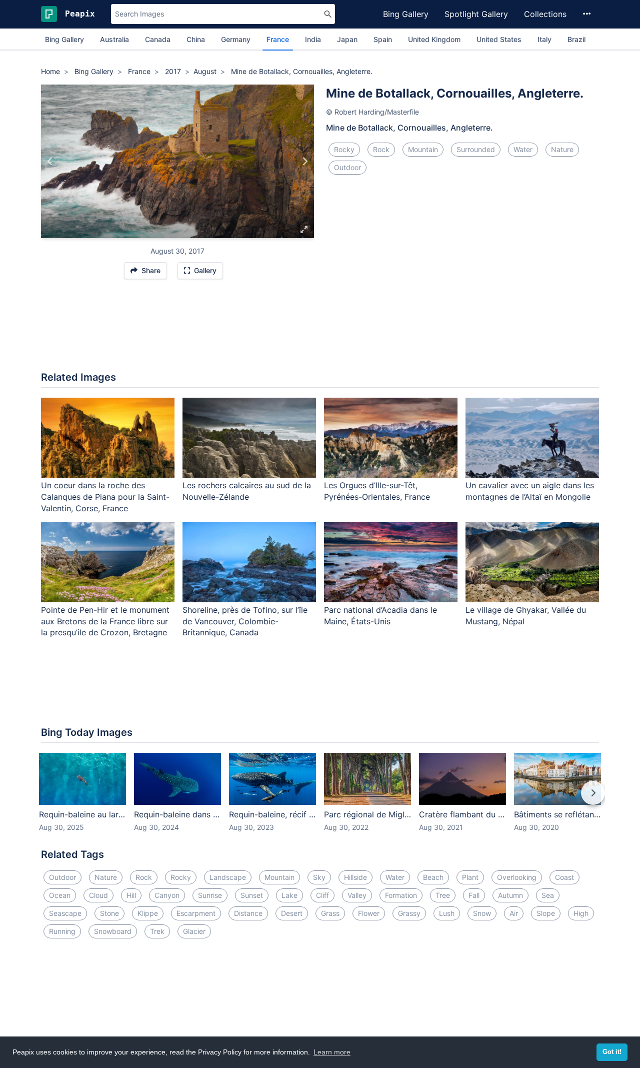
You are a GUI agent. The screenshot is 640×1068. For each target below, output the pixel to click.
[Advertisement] (320, 330)
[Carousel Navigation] (320, 800)
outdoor (347, 167)
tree (443, 895)
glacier (194, 931)
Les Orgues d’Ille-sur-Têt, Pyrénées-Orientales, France (377, 491)
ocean (59, 895)
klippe (148, 913)
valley (357, 895)
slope (545, 913)
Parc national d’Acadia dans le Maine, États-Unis (380, 615)
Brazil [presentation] (577, 39)
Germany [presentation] (235, 39)
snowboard (113, 931)
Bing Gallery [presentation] (64, 39)
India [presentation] (313, 39)
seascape (65, 913)
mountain (423, 149)
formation (401, 895)
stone (109, 913)
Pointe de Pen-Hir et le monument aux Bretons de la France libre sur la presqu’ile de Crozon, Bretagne (105, 621)
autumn (510, 895)
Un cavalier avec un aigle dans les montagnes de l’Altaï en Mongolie (530, 491)
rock (381, 149)
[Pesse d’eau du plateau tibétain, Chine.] (50, 161)
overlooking (516, 877)
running (62, 931)
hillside (355, 877)
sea (548, 895)
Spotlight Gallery (476, 14)
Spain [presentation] (383, 39)
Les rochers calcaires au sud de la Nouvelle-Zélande (246, 491)
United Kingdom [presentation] (434, 39)
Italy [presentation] (545, 39)
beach (433, 877)
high (581, 913)
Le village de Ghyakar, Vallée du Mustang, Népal (526, 615)
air (514, 913)
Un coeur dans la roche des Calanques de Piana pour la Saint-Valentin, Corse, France (105, 496)
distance (248, 913)
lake (290, 895)
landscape (228, 877)
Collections (545, 14)
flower (369, 913)
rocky (344, 149)
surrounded (475, 149)
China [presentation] (195, 39)
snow (482, 913)
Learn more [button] (332, 1052)
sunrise (210, 895)
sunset (251, 895)
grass (330, 913)
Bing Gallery (405, 14)
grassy (409, 913)
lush (446, 913)
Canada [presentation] (157, 39)
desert (291, 913)
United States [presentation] (499, 39)
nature (562, 149)
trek (157, 931)
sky (319, 877)
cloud (98, 895)
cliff (322, 895)
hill (131, 895)
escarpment (196, 913)
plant (470, 877)
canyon (167, 895)
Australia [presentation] (114, 39)
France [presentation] (277, 39)
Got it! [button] (612, 1051)
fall (474, 895)
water (523, 149)
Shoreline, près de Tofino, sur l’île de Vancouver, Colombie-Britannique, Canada (245, 621)
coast (564, 877)
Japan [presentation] (347, 39)
